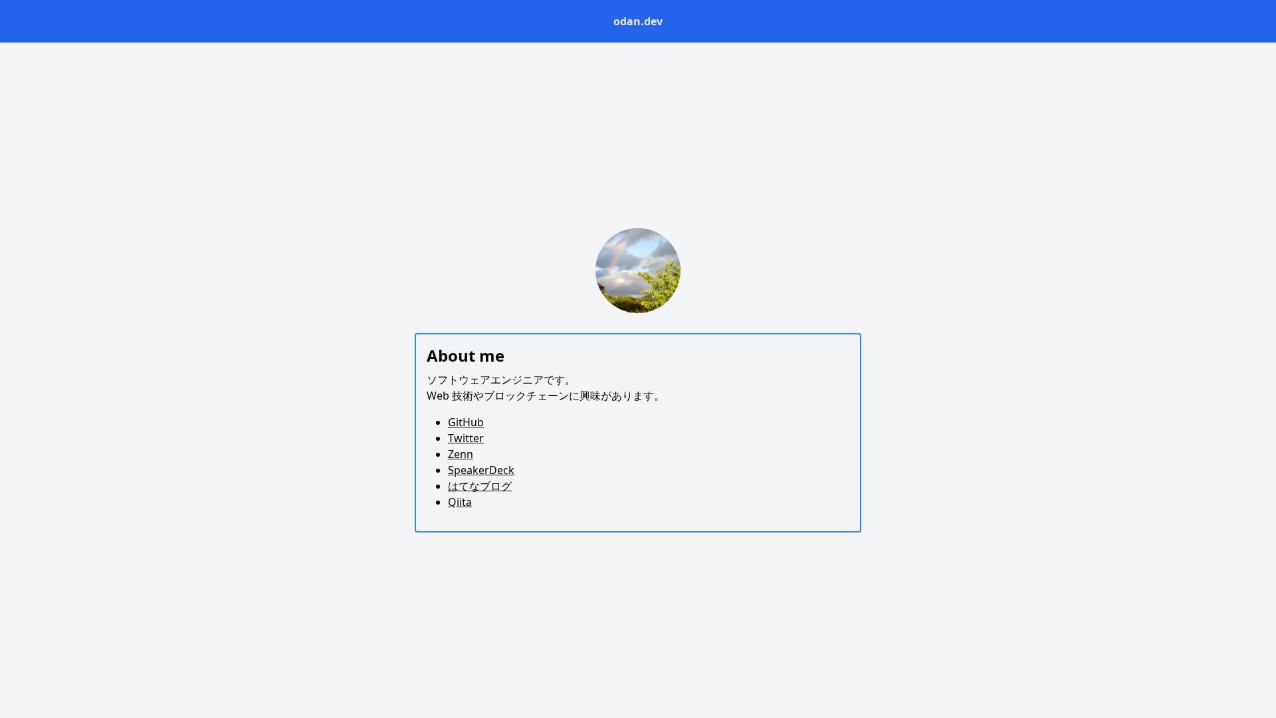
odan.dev (638, 21)
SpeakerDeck (481, 470)
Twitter (466, 438)
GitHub (466, 422)
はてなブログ (480, 486)
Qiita (460, 502)
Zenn (460, 454)
